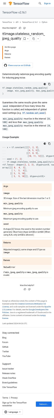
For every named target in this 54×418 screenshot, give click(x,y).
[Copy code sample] (49, 84)
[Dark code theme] (44, 84)
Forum (5, 342)
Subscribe (44, 404)
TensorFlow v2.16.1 (14, 12)
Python (44, 22)
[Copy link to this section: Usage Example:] (22, 137)
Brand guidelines (9, 382)
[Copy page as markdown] (33, 38)
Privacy (14, 398)
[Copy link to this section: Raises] (13, 260)
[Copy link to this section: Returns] (14, 242)
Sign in (47, 3)
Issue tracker (8, 369)
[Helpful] (20, 28)
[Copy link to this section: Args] (11, 186)
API (17, 22)
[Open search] (40, 3)
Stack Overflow (9, 378)
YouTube (6, 356)
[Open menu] (4, 3)
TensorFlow (7, 22)
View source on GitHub (19, 65)
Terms (5, 398)
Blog (4, 338)
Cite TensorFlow (9, 387)
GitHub (5, 347)
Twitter (5, 351)
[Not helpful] (24, 28)
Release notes (8, 373)
